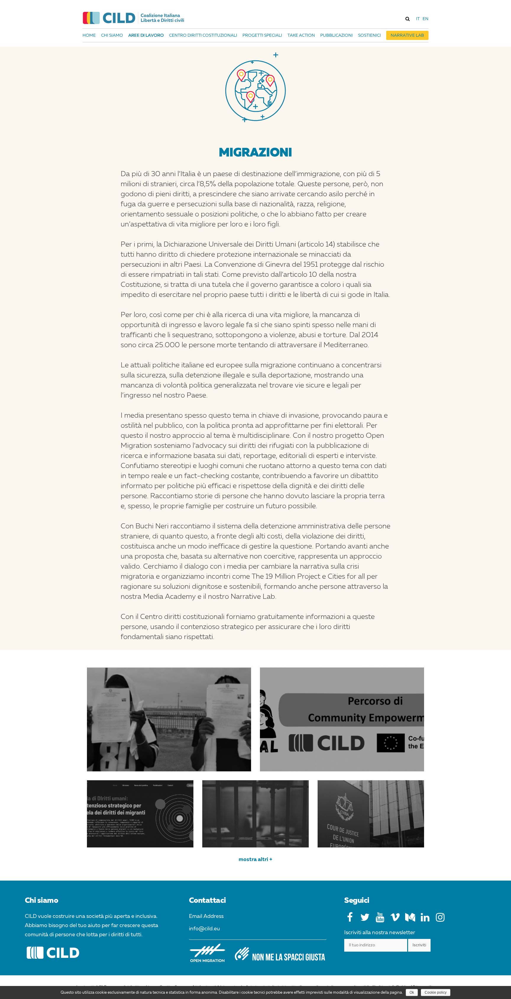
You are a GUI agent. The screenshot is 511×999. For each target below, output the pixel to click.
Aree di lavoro (146, 35)
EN (425, 19)
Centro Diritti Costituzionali (203, 35)
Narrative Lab (407, 35)
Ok (412, 992)
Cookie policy (436, 992)
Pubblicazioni (336, 35)
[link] (407, 18)
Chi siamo (112, 35)
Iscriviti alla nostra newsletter (379, 932)
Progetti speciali (262, 35)
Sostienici (369, 35)
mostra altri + (255, 859)
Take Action (301, 35)
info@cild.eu (204, 929)
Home (89, 35)
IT (418, 19)
